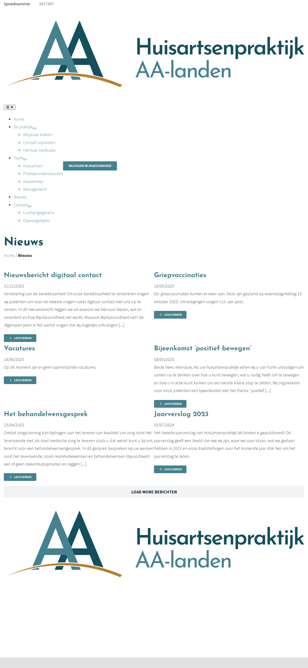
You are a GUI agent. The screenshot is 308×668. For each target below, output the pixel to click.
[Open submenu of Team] (25, 159)
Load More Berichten (154, 492)
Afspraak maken (98, 597)
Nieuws (10, 620)
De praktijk (13, 604)
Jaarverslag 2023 (181, 414)
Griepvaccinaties (180, 275)
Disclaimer (32, 620)
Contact (11, 628)
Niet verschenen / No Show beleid (53, 636)
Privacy (29, 604)
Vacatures (19, 348)
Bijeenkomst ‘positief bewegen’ (202, 348)
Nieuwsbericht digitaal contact (53, 275)
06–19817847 (95, 612)
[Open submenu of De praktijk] (34, 128)
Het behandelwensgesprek (46, 414)
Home (9, 255)
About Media (69, 648)
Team (8, 612)
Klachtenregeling (38, 628)
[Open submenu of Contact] (30, 206)
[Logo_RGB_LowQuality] (154, 14)
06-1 (35, 4)
